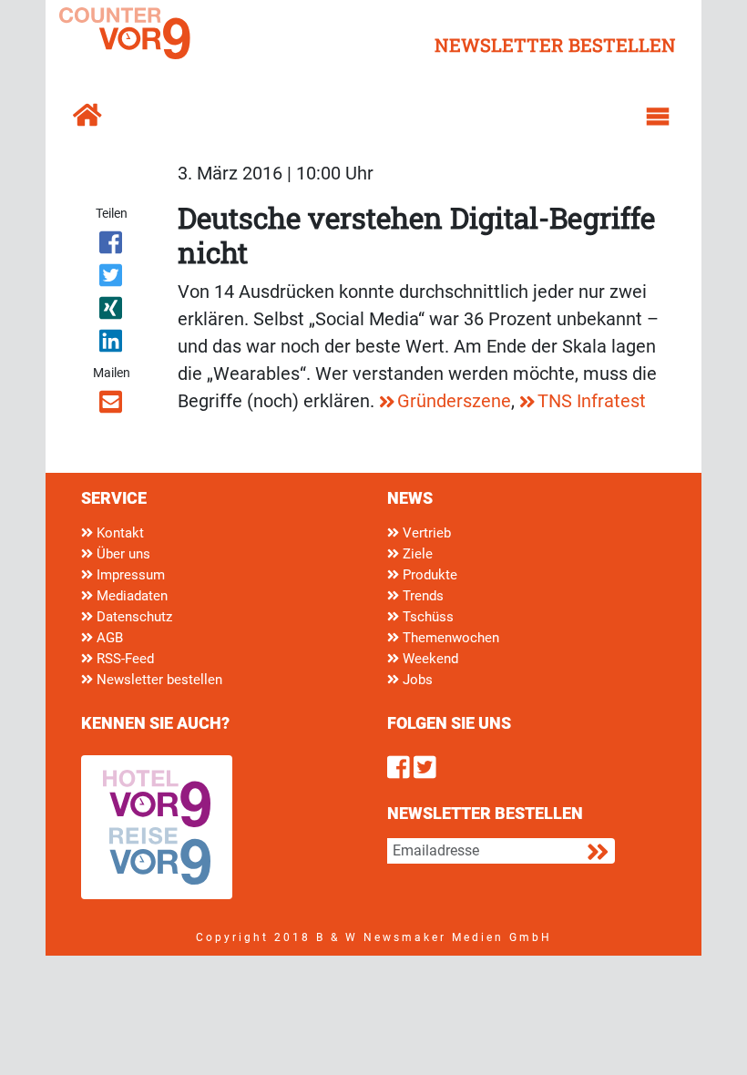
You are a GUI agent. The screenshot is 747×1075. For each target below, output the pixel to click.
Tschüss (426, 617)
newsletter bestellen (555, 44)
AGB (108, 638)
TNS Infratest (591, 401)
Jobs (416, 679)
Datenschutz (132, 617)
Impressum (129, 575)
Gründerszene (454, 401)
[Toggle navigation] (657, 116)
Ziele (416, 554)
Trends (421, 596)
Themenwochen (449, 638)
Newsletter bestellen (157, 679)
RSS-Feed (123, 658)
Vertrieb (425, 533)
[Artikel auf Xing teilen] (111, 311)
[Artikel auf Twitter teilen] (111, 278)
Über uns (121, 554)
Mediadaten (130, 596)
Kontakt (118, 533)
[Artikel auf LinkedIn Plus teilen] (111, 344)
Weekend (428, 658)
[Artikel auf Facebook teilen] (111, 246)
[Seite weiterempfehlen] (111, 405)
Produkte (428, 575)
